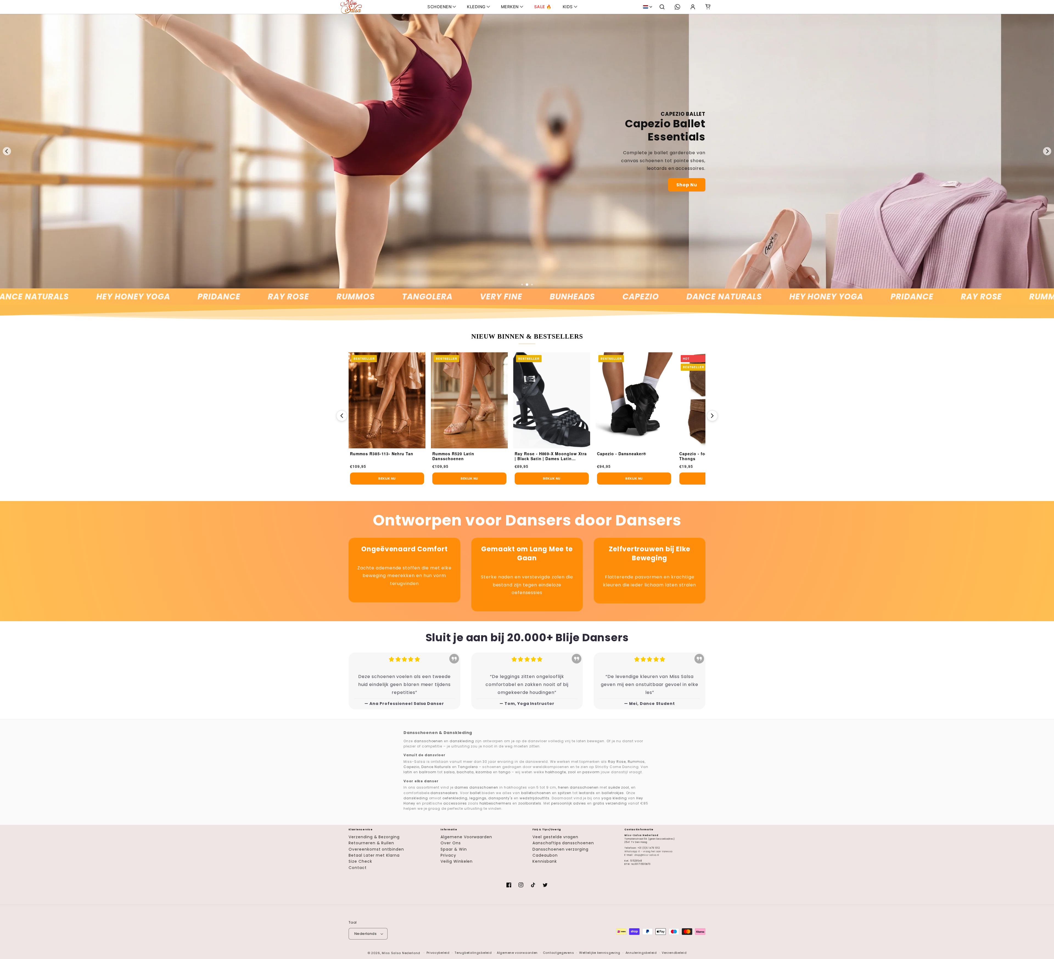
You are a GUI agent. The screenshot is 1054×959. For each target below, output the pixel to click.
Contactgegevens (558, 952)
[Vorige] (341, 415)
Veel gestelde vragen (555, 837)
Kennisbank (544, 861)
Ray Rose (233, 297)
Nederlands (365, 933)
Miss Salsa (391, 953)
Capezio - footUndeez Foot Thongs (625, 456)
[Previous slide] (7, 151)
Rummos (300, 297)
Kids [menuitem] (568, 6)
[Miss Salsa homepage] (351, 7)
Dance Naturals (668, 297)
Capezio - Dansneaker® (539, 453)
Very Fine (446, 297)
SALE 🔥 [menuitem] (543, 6)
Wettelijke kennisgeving (599, 952)
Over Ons (451, 843)
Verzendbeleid (674, 952)
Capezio (585, 297)
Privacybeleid (438, 952)
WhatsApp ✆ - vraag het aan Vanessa (648, 851)
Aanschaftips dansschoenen (563, 843)
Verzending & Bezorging (374, 837)
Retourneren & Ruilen (371, 843)
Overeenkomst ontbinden (376, 849)
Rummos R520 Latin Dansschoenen (371, 456)
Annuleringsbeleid (641, 952)
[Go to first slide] (1047, 151)
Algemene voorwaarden (517, 952)
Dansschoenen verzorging (560, 849)
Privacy (448, 855)
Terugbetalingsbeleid (473, 952)
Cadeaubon (545, 855)
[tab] (522, 284)
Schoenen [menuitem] (439, 6)
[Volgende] (712, 415)
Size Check (360, 861)
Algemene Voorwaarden (466, 837)
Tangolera (372, 297)
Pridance (163, 297)
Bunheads (517, 297)
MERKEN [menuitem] (510, 6)
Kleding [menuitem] (476, 6)
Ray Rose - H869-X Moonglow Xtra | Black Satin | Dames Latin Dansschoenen (468, 456)
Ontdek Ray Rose (912, 174)
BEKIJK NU (387, 478)
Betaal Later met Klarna (374, 855)
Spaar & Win (454, 849)
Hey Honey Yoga (78, 297)
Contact (358, 867)
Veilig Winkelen (457, 861)
